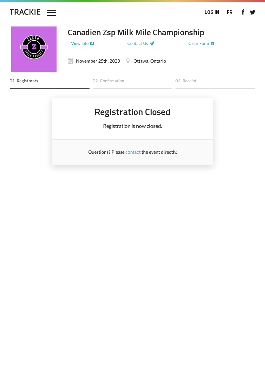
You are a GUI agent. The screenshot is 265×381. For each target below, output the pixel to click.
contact (133, 152)
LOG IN (212, 12)
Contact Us (137, 43)
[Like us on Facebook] (243, 12)
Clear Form (198, 43)
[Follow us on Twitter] (252, 12)
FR (230, 12)
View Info (80, 43)
